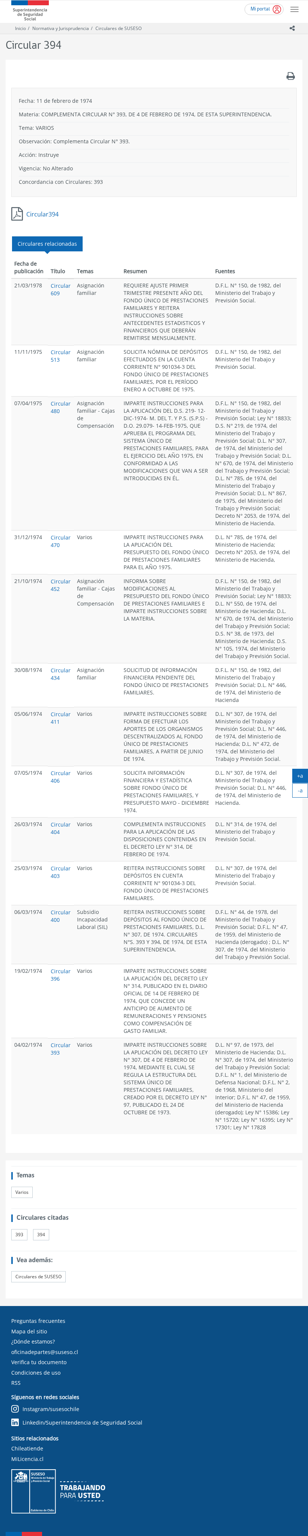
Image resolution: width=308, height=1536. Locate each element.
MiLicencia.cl (27, 1458)
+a (302, 777)
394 (41, 1234)
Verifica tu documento (38, 1362)
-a (303, 792)
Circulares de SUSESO (118, 28)
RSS (16, 1382)
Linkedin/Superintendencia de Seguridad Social (82, 1422)
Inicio (20, 28)
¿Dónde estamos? (33, 1341)
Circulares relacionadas (47, 243)
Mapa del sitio (29, 1331)
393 (19, 1234)
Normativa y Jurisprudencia (60, 28)
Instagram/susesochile (51, 1409)
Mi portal (260, 9)
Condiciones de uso (35, 1372)
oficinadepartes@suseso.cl (44, 1352)
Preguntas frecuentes (38, 1320)
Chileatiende (27, 1448)
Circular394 (42, 214)
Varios (22, 1192)
